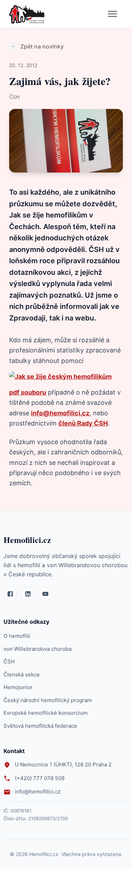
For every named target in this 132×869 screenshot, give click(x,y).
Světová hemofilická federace (40, 725)
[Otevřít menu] (112, 14)
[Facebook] (10, 594)
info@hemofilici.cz (60, 413)
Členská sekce (22, 674)
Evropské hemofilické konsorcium (46, 712)
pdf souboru (27, 392)
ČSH (9, 661)
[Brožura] (60, 376)
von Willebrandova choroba (37, 649)
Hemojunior (18, 687)
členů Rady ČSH (83, 423)
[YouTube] (45, 594)
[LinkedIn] (27, 594)
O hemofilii (17, 636)
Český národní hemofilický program (48, 700)
